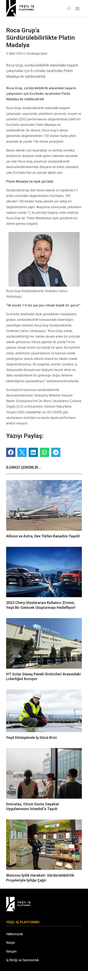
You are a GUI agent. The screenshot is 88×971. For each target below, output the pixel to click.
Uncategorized (36, 53)
